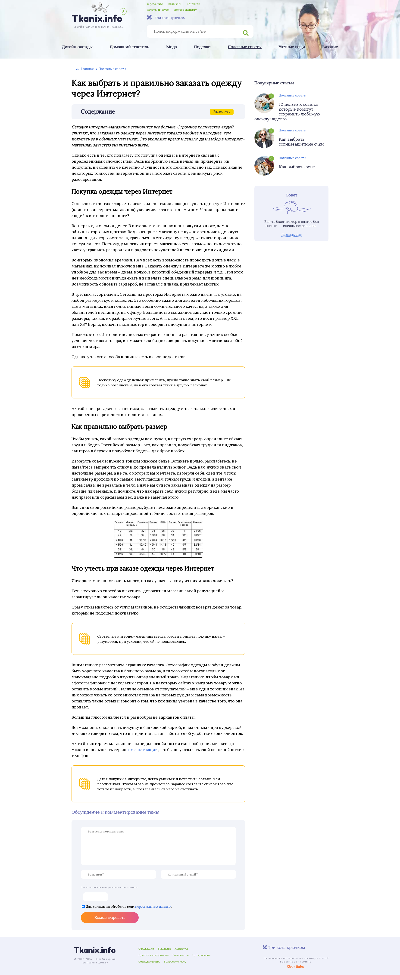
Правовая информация (153, 955)
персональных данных (153, 907)
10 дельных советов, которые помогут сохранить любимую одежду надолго (287, 111)
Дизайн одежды (77, 47)
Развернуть (221, 111)
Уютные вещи (292, 47)
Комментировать (109, 918)
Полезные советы (245, 47)
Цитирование (201, 955)
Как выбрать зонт (297, 167)
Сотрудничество (158, 9)
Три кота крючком (170, 18)
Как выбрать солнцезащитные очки (301, 142)
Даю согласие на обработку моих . (129, 906)
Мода (171, 47)
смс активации (143, 749)
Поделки (202, 47)
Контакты (193, 4)
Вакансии (174, 4)
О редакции (155, 4)
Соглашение (180, 955)
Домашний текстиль (129, 47)
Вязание (330, 47)
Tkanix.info (95, 950)
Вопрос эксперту (185, 9)
